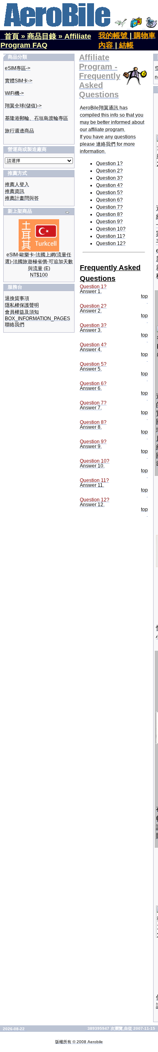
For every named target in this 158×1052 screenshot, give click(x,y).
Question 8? (109, 214)
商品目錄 (41, 36)
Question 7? (109, 207)
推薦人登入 (17, 184)
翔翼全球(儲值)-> (23, 106)
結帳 (126, 45)
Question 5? (109, 192)
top (144, 296)
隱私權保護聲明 (22, 305)
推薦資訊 (14, 191)
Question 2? (109, 171)
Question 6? (109, 200)
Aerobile (95, 1041)
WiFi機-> (14, 93)
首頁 (11, 36)
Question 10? (111, 229)
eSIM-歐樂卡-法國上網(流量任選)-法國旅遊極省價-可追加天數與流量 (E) (39, 261)
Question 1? (109, 163)
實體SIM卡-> (18, 81)
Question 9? (109, 221)
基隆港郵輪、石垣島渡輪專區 (36, 118)
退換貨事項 (17, 298)
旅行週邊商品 (19, 131)
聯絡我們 (14, 324)
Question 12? (111, 243)
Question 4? (109, 185)
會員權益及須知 (22, 312)
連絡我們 (105, 144)
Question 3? (109, 178)
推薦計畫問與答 (22, 198)
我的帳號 (113, 35)
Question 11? (110, 236)
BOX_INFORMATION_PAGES (37, 318)
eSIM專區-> (17, 68)
